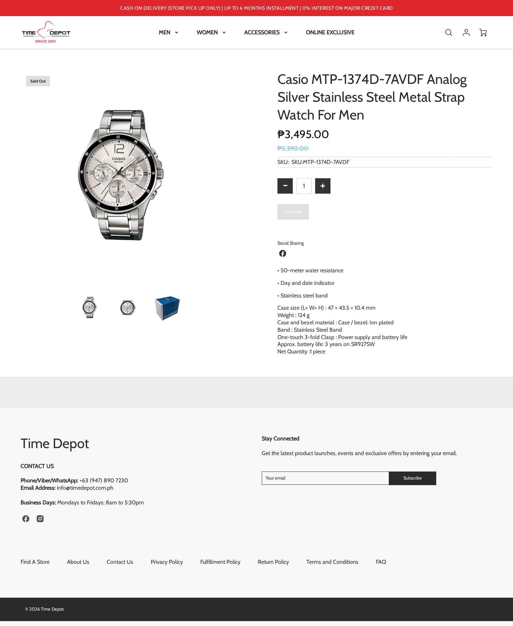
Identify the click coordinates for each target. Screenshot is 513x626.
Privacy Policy (167, 562)
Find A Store (35, 562)
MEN (164, 32)
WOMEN (207, 32)
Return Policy (273, 562)
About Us (78, 562)
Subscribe (412, 478)
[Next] (241, 178)
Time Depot (55, 443)
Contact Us (120, 562)
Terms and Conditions (332, 562)
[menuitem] (169, 32)
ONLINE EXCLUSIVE (330, 32)
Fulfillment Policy (220, 562)
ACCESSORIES (262, 32)
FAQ (381, 562)
